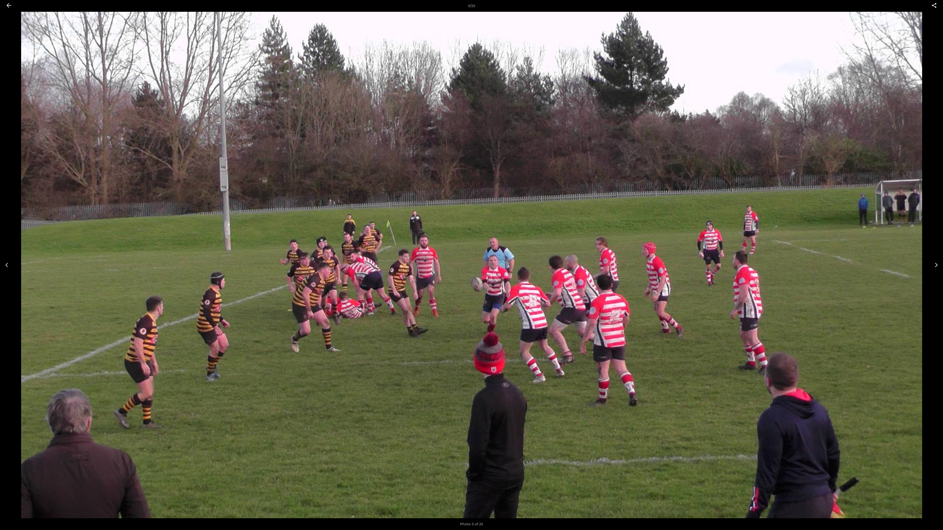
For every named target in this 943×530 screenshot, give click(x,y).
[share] (934, 5)
